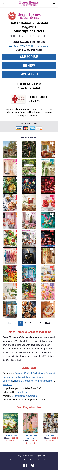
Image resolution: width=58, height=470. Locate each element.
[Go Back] (4, 4)
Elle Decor (50, 436)
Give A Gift (29, 74)
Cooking (19, 373)
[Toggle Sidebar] (54, 4)
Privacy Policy (29, 460)
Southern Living (10, 436)
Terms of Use (15, 460)
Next (47, 323)
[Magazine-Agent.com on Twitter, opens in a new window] (33, 465)
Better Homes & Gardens (24, 396)
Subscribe (29, 57)
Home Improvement (44, 381)
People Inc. (22, 392)
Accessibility (43, 460)
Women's (7, 384)
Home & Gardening (24, 381)
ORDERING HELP (29, 124)
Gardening (8, 381)
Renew (29, 65)
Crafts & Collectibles (34, 373)
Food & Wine (37, 377)
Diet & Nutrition (22, 377)
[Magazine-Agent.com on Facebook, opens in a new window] (25, 465)
